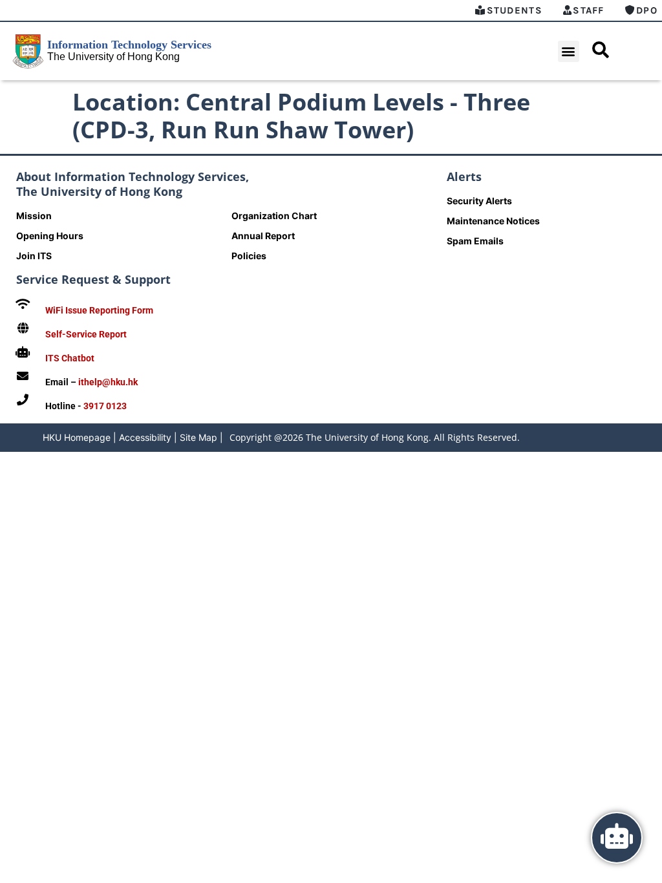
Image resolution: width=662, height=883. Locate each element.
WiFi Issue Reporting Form (99, 310)
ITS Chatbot (69, 358)
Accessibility (145, 437)
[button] (568, 51)
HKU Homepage (77, 437)
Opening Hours (49, 235)
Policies (248, 255)
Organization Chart (274, 215)
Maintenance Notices (493, 220)
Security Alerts (479, 200)
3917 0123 (105, 406)
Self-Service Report (86, 334)
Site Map (198, 437)
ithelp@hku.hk (108, 382)
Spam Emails (475, 240)
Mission (34, 215)
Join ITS (34, 255)
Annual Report (263, 235)
